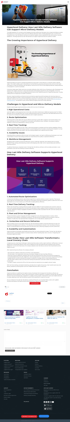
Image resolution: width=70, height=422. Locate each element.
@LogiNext (11, 294)
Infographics (6, 377)
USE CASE (37, 360)
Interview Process (27, 376)
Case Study (6, 374)
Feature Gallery (7, 397)
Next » (63, 303)
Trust (5, 391)
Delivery (36, 364)
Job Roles (26, 377)
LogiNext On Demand (9, 365)
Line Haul (37, 367)
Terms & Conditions (39, 420)
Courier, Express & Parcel (20, 362)
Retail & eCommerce (19, 364)
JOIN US (25, 372)
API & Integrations (7, 389)
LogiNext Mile (7, 362)
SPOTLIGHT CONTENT (48, 388)
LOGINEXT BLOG (44, 416)
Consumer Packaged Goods (21, 365)
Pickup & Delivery (38, 365)
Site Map (45, 385)
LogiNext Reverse (8, 364)
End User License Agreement (10, 395)
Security (5, 399)
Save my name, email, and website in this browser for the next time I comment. (22, 348)
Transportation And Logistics (21, 369)
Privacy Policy (46, 420)
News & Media (47, 383)
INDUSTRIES (17, 360)
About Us (46, 379)
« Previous (8, 301)
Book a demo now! (35, 283)
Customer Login (7, 393)
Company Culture (27, 374)
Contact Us (46, 381)
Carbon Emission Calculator (9, 379)
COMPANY (46, 378)
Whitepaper (6, 376)
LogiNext (11, 293)
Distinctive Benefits (28, 388)
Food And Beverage (19, 367)
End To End (37, 369)
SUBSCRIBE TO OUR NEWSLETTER (29, 416)
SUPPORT (6, 388)
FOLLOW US (26, 401)
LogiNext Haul (7, 367)
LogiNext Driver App (8, 369)
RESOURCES (6, 372)
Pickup (36, 362)
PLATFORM (6, 360)
